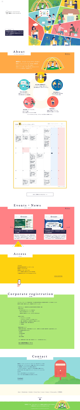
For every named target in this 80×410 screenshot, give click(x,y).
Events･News (37, 392)
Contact (20, 378)
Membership (24, 392)
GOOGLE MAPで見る (58, 276)
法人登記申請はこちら (25, 343)
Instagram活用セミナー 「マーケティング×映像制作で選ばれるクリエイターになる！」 (14, 33)
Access (42, 392)
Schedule (31, 392)
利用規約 (60, 392)
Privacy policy (54, 392)
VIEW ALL (68, 53)
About (19, 392)
